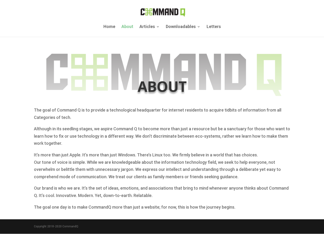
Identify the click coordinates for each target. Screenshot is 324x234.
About (127, 27)
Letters (214, 27)
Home (109, 27)
